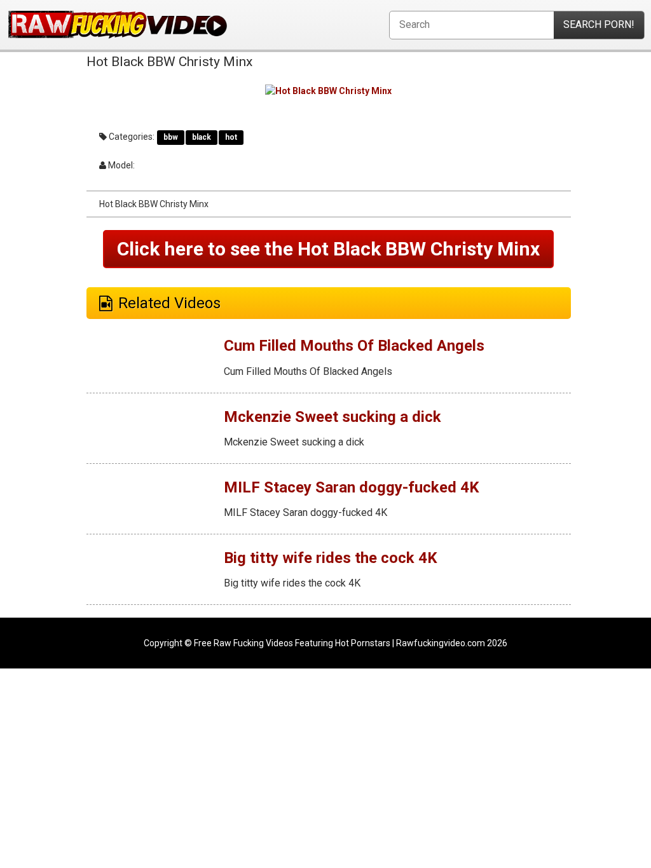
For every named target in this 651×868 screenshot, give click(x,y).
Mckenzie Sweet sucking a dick (332, 417)
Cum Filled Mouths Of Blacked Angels (354, 346)
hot (231, 137)
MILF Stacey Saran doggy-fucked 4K (351, 487)
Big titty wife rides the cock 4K (330, 558)
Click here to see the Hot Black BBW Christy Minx (328, 249)
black (201, 137)
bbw (170, 137)
